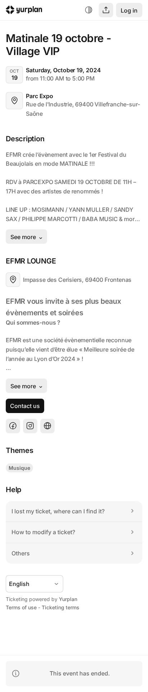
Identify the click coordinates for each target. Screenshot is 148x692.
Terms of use (21, 607)
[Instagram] (30, 426)
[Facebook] (13, 426)
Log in (129, 10)
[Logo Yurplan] (24, 11)
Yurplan (68, 599)
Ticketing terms (60, 607)
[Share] (106, 10)
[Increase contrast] (89, 10)
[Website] (47, 426)
